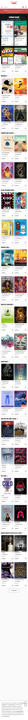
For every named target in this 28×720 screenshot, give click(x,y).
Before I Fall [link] (17, 381)
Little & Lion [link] (17, 209)
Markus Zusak (5, 382)
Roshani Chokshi (6, 440)
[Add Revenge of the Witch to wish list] (25, 128)
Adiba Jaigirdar (5, 181)
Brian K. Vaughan (19, 409)
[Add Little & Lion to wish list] (25, 216)
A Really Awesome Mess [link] (7, 236)
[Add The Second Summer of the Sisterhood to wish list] (12, 414)
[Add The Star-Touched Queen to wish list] (12, 444)
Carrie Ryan (18, 581)
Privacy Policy (12, 704)
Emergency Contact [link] (6, 95)
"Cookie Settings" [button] (20, 711)
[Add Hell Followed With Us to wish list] (25, 357)
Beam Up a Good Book (7, 304)
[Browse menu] (26, 7)
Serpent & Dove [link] (18, 179)
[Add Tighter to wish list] (12, 559)
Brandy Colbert (18, 211)
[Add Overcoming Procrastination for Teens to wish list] (25, 44)
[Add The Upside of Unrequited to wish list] (25, 243)
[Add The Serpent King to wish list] (12, 273)
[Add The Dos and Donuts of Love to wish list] (12, 186)
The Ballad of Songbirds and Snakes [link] (20, 324)
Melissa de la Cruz (19, 524)
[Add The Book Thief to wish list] (12, 387)
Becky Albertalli (19, 238)
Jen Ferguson (5, 124)
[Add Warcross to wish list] (12, 471)
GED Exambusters (6, 67)
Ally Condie (5, 325)
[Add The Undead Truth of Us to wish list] (12, 300)
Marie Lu (4, 467)
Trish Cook (5, 238)
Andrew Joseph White (20, 352)
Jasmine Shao (5, 40)
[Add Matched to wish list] (12, 330)
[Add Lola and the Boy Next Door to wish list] (25, 273)
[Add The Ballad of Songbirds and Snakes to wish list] (25, 330)
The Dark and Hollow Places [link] (20, 579)
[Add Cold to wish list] (12, 501)
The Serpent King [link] (6, 267)
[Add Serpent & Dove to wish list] (25, 186)
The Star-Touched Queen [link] (7, 438)
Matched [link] (4, 324)
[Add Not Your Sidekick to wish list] (25, 101)
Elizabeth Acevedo (19, 295)
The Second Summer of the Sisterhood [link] (7, 408)
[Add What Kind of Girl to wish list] (12, 216)
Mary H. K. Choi (6, 97)
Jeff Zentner (5, 268)
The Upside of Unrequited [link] (20, 236)
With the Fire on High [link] (19, 294)
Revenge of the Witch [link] (19, 122)
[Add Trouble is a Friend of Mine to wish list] (12, 528)
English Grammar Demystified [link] (20, 65)
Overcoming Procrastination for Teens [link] (20, 38)
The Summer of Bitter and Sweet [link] (7, 122)
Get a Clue (4, 476)
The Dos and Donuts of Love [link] (7, 179)
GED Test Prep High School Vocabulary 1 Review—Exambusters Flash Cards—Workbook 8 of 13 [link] (7, 65)
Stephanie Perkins (19, 268)
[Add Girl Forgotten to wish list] (25, 501)
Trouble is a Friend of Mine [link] (7, 522)
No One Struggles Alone (7, 190)
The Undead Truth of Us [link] (7, 294)
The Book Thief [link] (5, 381)
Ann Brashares (5, 409)
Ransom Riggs (18, 554)
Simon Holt (5, 581)
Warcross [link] (4, 465)
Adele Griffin (5, 554)
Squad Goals (4, 362)
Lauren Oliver (18, 382)
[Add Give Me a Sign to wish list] (25, 159)
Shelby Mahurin (19, 181)
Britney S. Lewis (6, 295)
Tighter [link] (3, 552)
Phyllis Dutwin (18, 67)
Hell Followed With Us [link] (20, 351)
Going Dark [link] (17, 522)
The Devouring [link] (5, 579)
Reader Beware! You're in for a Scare (11, 533)
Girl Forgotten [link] (18, 495)
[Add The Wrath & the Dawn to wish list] (25, 471)
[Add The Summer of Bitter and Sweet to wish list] (12, 128)
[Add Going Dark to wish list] (25, 528)
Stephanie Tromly (6, 524)
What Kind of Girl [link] (6, 209)
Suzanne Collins (19, 325)
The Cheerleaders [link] (6, 152)
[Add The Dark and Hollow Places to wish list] (25, 586)
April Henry (18, 497)
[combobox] (11, 7)
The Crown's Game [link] (19, 438)
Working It (4, 76)
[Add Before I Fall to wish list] (25, 387)
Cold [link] (3, 495)
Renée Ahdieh (18, 467)
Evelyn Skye (18, 440)
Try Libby (5, 10)
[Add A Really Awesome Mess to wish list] (12, 243)
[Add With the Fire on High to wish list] (25, 300)
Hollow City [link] (17, 552)
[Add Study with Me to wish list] (12, 44)
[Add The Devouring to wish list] (12, 586)
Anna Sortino (18, 154)
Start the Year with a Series (9, 419)
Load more (14, 590)
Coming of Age (5, 247)
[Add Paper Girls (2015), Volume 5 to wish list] (25, 414)
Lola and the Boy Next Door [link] (20, 267)
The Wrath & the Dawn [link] (20, 465)
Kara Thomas (5, 154)
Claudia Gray (5, 352)
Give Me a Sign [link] (18, 152)
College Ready (14, 17)
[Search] (2, 7)
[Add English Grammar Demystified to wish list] (25, 71)
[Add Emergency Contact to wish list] (12, 101)
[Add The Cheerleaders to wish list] (12, 159)
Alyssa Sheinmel (6, 211)
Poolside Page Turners (7, 133)
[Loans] (23, 7)
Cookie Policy (6, 716)
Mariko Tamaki (5, 497)
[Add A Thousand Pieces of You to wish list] (12, 357)
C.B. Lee (17, 97)
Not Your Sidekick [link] (19, 95)
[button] (12, 38)
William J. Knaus (19, 40)
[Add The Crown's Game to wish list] (25, 444)
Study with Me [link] (5, 38)
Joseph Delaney (19, 124)
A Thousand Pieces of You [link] (7, 351)
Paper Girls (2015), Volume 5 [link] (20, 408)
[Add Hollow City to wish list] (25, 559)
